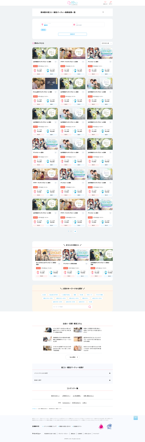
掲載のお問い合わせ (64, 426)
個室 (75, 295)
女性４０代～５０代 (70, 302)
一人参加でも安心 (66, 295)
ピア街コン (34, 408)
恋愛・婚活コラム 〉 (89, 396)
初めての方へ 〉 (55, 396)
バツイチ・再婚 (99, 295)
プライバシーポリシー (63, 433)
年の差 (81, 295)
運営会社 (73, 433)
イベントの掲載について (50, 426)
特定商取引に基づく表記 (50, 433)
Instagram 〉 (66, 403)
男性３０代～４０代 (61, 298)
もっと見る (72, 357)
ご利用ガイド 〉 (66, 396)
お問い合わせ (87, 433)
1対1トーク (89, 295)
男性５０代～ (85, 298)
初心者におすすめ (54, 295)
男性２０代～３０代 (48, 298)
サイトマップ (96, 433)
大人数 (44, 295)
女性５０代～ (82, 302)
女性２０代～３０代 (97, 298)
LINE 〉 (85, 403)
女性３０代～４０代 (57, 302)
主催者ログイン (77, 426)
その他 (90, 302)
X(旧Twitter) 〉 (76, 403)
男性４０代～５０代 (73, 298)
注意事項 (80, 433)
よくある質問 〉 (77, 396)
